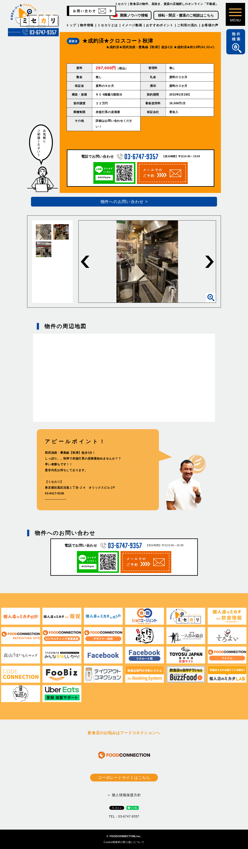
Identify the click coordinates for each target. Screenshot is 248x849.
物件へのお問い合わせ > (124, 201)
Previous (85, 262)
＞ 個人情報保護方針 (124, 795)
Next (209, 262)
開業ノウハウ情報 (134, 15)
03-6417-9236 (54, 493)
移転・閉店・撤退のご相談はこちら (186, 15)
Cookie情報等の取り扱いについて (124, 842)
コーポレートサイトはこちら (124, 777)
